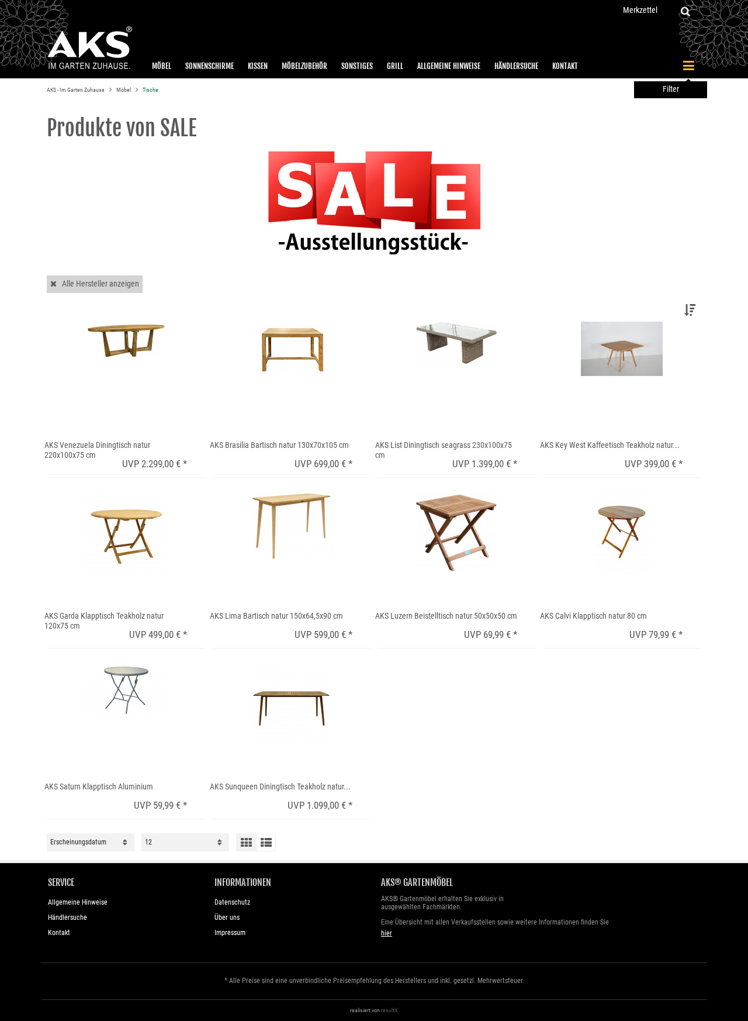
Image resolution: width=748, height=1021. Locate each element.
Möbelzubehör (304, 66)
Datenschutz (232, 902)
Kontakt (565, 66)
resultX (389, 1010)
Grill (395, 66)
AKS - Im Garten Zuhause (76, 90)
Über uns (227, 917)
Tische (150, 90)
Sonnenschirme (209, 66)
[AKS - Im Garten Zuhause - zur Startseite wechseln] (89, 48)
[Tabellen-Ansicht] (246, 842)
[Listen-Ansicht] (266, 842)
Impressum (229, 933)
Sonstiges (357, 66)
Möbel (161, 66)
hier (386, 933)
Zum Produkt (74, 410)
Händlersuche (516, 66)
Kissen (258, 66)
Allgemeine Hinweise (448, 66)
